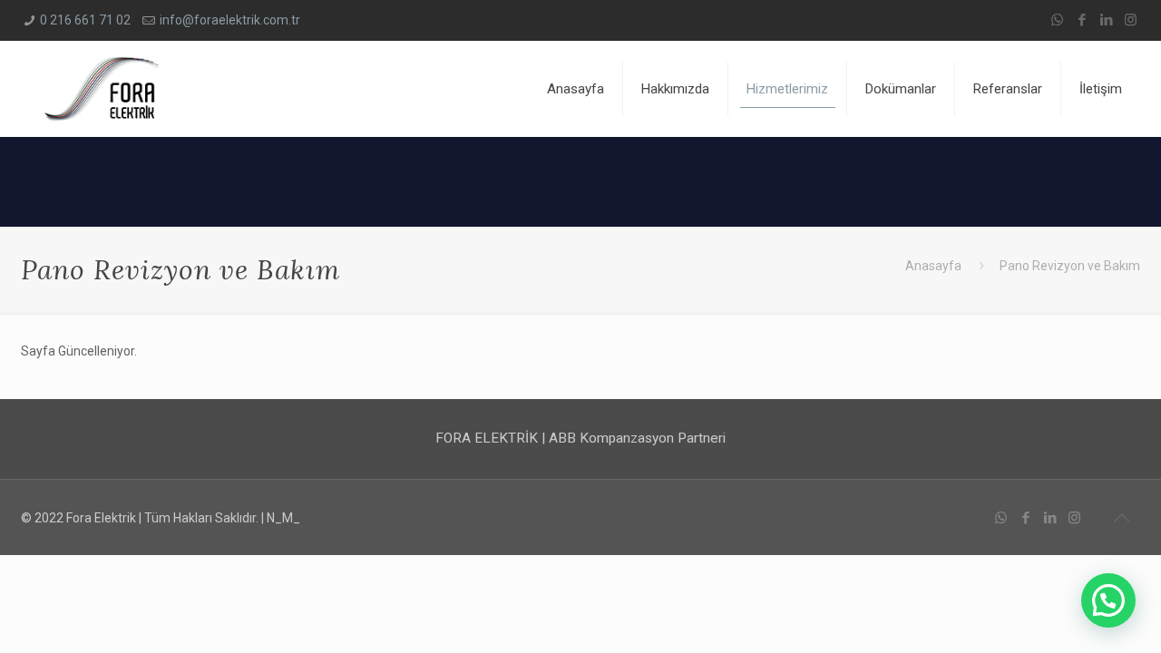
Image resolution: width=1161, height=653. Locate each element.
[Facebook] (1081, 20)
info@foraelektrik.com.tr (230, 20)
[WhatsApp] (1057, 20)
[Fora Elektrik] (103, 88)
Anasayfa (933, 265)
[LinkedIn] (1106, 20)
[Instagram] (1130, 20)
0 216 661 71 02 (85, 20)
